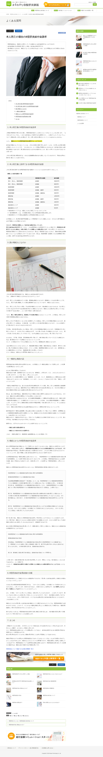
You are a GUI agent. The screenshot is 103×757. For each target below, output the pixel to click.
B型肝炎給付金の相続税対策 (49, 681)
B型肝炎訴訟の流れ (16, 695)
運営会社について (11, 748)
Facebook (18, 30)
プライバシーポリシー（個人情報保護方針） (28, 748)
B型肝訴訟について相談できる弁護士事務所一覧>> (20, 649)
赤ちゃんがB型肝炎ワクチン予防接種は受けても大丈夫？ (90, 37)
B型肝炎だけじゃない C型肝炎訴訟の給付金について (21, 721)
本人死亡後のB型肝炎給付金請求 (24, 103)
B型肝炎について (81, 116)
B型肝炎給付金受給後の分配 (23, 116)
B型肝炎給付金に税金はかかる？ (20, 688)
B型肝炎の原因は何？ (17, 702)
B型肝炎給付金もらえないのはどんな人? (52, 674)
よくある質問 (62, 32)
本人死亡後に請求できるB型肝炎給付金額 (27, 106)
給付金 (20, 715)
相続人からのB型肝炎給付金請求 (24, 114)
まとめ (17, 119)
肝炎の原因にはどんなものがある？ (51, 702)
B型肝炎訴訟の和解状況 (48, 688)
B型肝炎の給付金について (49, 695)
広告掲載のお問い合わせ (47, 748)
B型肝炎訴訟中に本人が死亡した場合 (21, 674)
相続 (16, 715)
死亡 (12, 715)
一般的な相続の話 (20, 111)
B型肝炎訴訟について (82, 120)
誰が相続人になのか (21, 108)
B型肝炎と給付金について (82, 113)
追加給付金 (26, 715)
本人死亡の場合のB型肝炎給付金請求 (87, 103)
